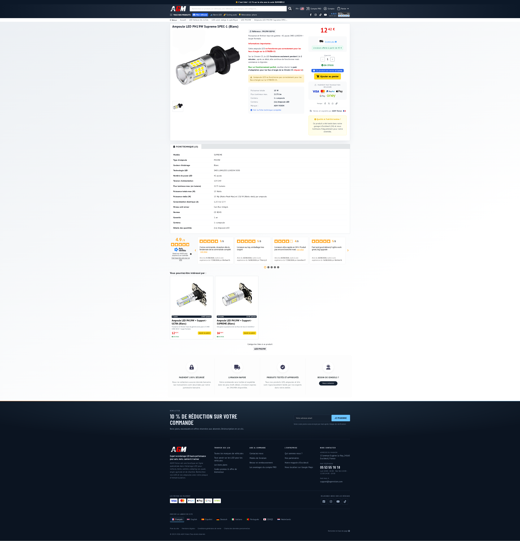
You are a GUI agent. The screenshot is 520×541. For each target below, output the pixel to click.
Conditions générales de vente (209, 528)
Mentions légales (188, 528)
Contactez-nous (256, 453)
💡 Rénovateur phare (248, 15)
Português (254, 519)
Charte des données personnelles (237, 528)
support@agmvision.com (331, 481)
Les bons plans (220, 465)
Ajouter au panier (329, 76)
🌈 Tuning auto (230, 15)
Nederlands (286, 519)
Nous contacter (328, 383)
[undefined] (191, 254)
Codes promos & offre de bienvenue (225, 470)
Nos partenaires (292, 458)
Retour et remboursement (261, 462)
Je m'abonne (341, 418)
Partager (319, 103)
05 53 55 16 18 (330, 467)
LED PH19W (246, 20)
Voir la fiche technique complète (267, 110)
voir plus (203, 252)
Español (208, 519)
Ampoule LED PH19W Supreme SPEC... (270, 20)
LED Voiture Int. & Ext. (199, 20)
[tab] (185, 146)
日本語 (270, 519)
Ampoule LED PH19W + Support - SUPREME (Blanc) (234, 322)
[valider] (290, 8)
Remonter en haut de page (338, 531)
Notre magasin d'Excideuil (296, 462)
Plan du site (174, 528)
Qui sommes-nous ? (293, 453)
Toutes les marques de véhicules (228, 453)
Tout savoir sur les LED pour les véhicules (228, 459)
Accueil (183, 20)
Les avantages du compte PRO (263, 467)
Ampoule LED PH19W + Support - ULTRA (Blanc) (189, 322)
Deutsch (223, 519)
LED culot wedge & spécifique (225, 20)
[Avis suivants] (348, 251)
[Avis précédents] (195, 251)
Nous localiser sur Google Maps (299, 467)
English (194, 519)
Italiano (238, 519)
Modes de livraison (258, 458)
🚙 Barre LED (216, 15)
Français (179, 519)
